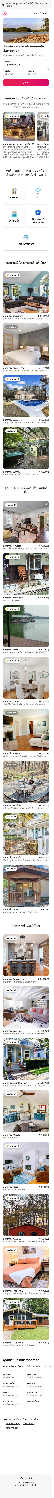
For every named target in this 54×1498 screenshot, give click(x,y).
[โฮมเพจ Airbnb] (5, 13)
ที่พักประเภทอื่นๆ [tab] (34, 1366)
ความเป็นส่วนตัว (22, 1485)
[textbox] (14, 74)
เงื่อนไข (34, 1485)
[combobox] (26, 64)
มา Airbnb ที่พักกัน (38, 13)
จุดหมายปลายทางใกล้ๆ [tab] (13, 1366)
